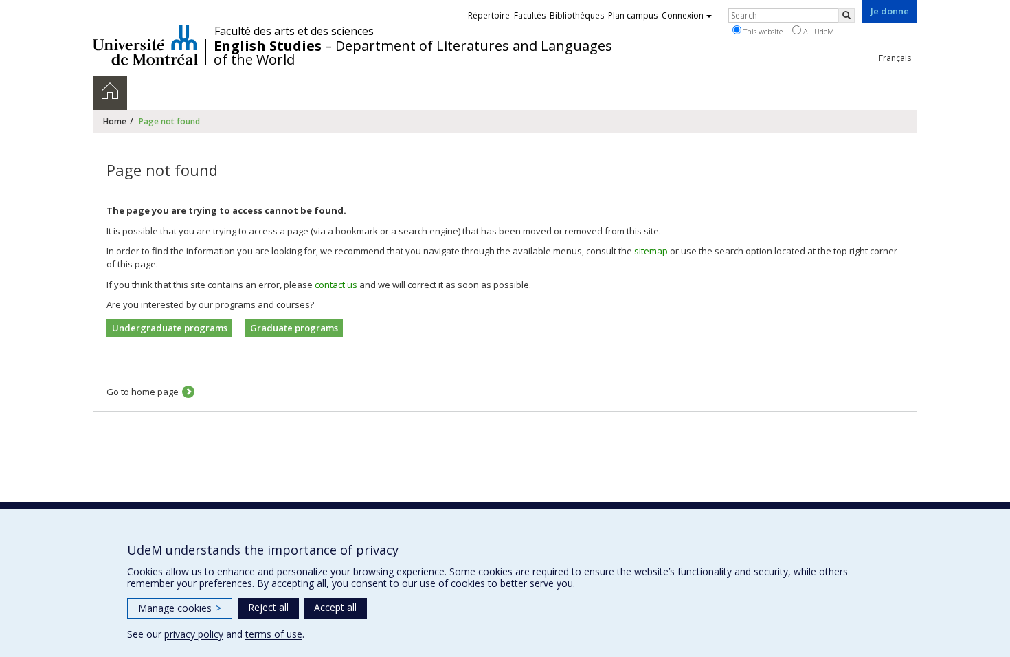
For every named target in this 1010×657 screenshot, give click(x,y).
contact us (336, 284)
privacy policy (193, 634)
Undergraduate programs (169, 328)
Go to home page (142, 392)
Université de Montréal (145, 44)
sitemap (651, 251)
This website (762, 31)
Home (114, 121)
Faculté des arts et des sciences (294, 30)
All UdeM (817, 31)
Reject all (268, 607)
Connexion (683, 15)
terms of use (273, 634)
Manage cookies (179, 607)
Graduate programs (294, 328)
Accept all (335, 607)
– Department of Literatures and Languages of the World (413, 53)
